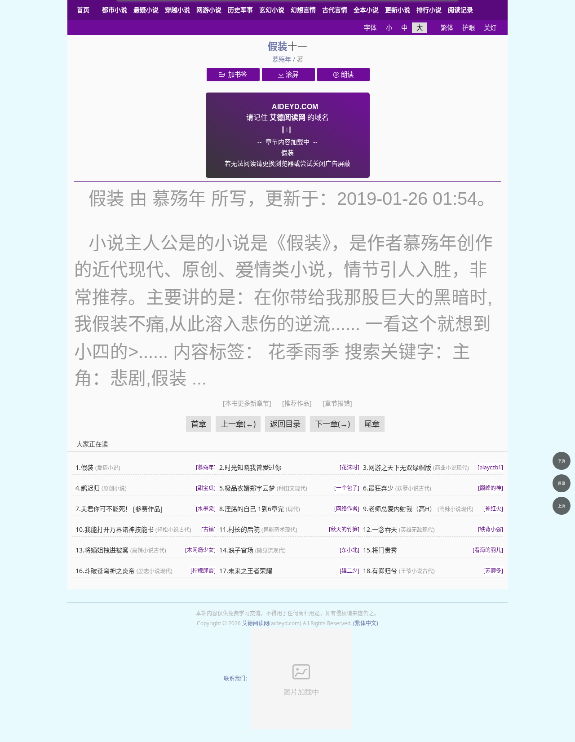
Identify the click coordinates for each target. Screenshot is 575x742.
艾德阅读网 (255, 623)
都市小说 (114, 9)
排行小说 (429, 9)
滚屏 (291, 74)
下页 (561, 460)
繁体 (447, 27)
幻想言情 (303, 9)
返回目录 (285, 424)
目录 (561, 483)
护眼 (468, 27)
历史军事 (240, 9)
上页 (561, 505)
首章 (198, 424)
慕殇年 (281, 59)
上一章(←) (238, 424)
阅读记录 (460, 9)
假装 (278, 46)
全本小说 (366, 9)
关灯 (490, 27)
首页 (83, 9)
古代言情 (334, 9)
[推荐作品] (298, 403)
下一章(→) (332, 424)
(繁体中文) (365, 623)
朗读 (346, 74)
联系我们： (237, 678)
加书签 (236, 74)
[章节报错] (337, 403)
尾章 (372, 424)
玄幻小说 (271, 9)
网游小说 (208, 9)
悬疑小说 (146, 9)
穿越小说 (177, 9)
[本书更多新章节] (248, 403)
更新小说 (397, 9)
